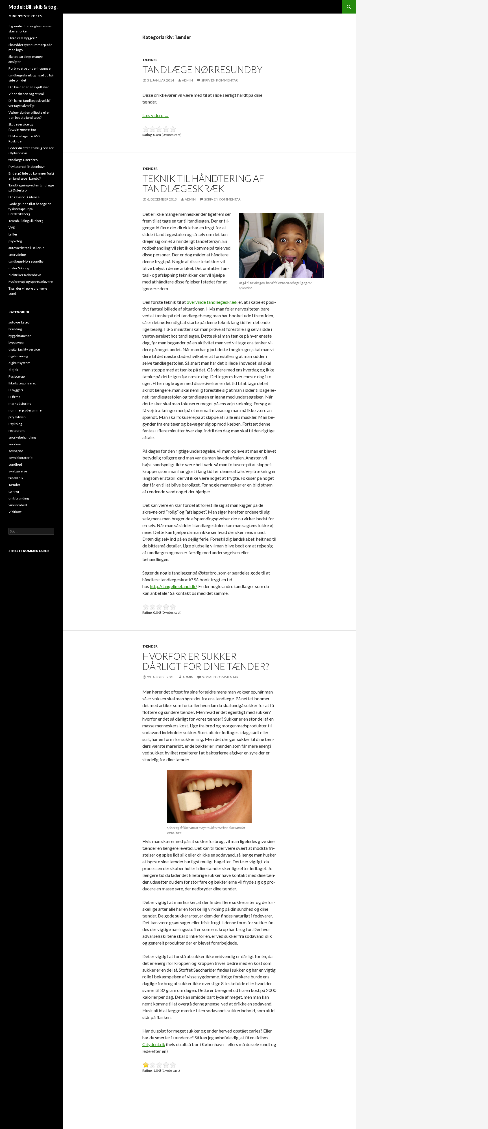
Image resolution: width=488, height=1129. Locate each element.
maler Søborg (18, 268)
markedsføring (19, 403)
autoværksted (19, 322)
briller (13, 234)
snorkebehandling (22, 437)
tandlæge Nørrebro (23, 160)
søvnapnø (15, 451)
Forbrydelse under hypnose (29, 68)
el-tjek (13, 369)
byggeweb (15, 342)
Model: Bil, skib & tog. (33, 7)
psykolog (15, 241)
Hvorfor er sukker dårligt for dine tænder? (205, 661)
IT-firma (14, 397)
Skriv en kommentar (219, 80)
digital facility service (24, 349)
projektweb (16, 417)
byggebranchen (20, 336)
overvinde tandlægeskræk (212, 302)
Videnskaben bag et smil (26, 94)
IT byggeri (15, 390)
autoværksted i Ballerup (26, 248)
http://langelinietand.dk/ (173, 586)
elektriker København (24, 275)
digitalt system (19, 363)
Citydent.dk (153, 1044)
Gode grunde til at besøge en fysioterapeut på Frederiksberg (29, 209)
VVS (11, 227)
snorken (14, 444)
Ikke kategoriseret (22, 383)
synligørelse (17, 471)
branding (15, 329)
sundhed (15, 464)
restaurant (16, 430)
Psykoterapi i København (26, 166)
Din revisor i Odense (24, 197)
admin (187, 80)
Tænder (150, 60)
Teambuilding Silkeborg (25, 221)
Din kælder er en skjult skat (28, 87)
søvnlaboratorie (20, 457)
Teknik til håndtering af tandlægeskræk (203, 183)
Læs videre (155, 115)
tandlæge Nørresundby (202, 69)
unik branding (18, 498)
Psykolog (15, 424)
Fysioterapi (16, 376)
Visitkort (14, 512)
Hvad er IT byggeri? (22, 38)
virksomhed (17, 505)
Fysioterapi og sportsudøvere (30, 282)
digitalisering (18, 356)
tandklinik (15, 478)
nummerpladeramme (25, 410)
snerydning (17, 254)
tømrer (13, 491)
